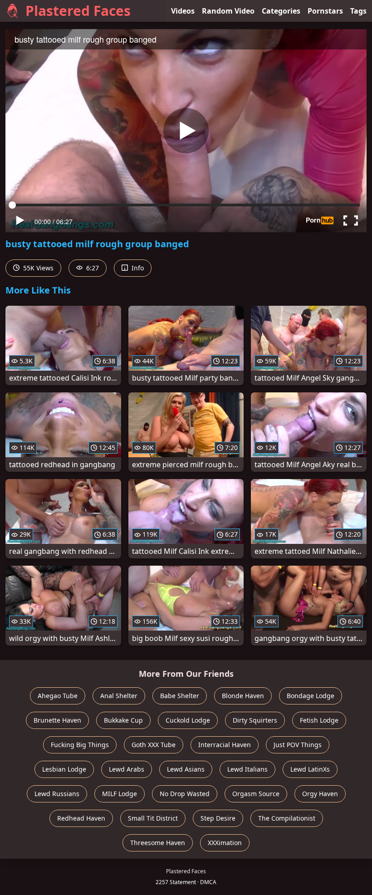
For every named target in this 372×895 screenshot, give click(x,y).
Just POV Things (298, 744)
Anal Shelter (118, 695)
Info (137, 268)
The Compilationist (286, 818)
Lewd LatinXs (310, 769)
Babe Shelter (179, 695)
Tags (358, 11)
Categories (281, 11)
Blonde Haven (243, 695)
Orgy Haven (320, 793)
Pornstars (325, 11)
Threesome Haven (157, 842)
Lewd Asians (186, 769)
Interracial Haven (224, 744)
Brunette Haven (57, 720)
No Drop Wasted (185, 793)
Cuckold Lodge (188, 720)
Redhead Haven (81, 818)
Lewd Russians (56, 793)
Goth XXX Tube (154, 744)
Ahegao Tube (58, 695)
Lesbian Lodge (64, 769)
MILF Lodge (119, 793)
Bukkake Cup (123, 720)
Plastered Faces (78, 10)
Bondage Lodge (310, 695)
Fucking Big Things (80, 744)
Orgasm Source (255, 793)
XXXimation (225, 842)
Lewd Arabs (126, 769)
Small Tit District (153, 818)
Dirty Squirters (255, 720)
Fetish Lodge (319, 720)
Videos (183, 11)
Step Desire (218, 818)
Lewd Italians (247, 769)
